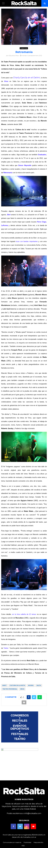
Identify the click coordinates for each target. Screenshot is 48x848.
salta (39, 685)
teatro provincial (9, 689)
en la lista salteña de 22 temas (24, 614)
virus (22, 689)
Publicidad (27, 842)
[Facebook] (13, 826)
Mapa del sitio (38, 842)
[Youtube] (33, 826)
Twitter (6, 648)
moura (30, 685)
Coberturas (23, 48)
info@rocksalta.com (32, 813)
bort (4, 685)
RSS (23, 846)
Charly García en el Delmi (26, 77)
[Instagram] (26, 826)
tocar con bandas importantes (27, 241)
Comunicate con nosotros (12, 842)
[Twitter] (20, 826)
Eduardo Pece (14, 55)
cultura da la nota (17, 685)
